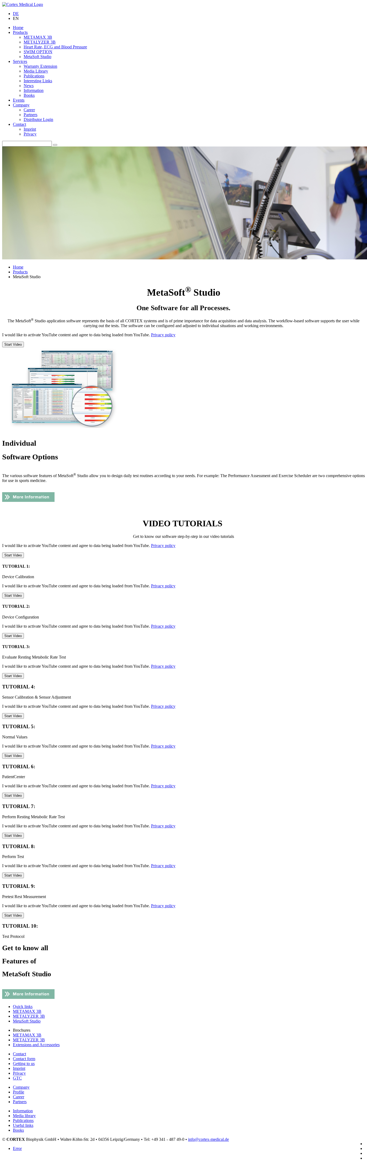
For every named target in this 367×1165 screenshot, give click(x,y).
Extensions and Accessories (36, 1044)
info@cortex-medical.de (208, 1139)
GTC (17, 1078)
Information (34, 90)
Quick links (23, 1006)
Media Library (36, 71)
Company (21, 105)
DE (16, 13)
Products (20, 32)
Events (18, 100)
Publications (34, 76)
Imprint (30, 129)
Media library (24, 1115)
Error (17, 1148)
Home (18, 27)
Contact (19, 124)
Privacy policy (163, 335)
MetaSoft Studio (37, 56)
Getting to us (24, 1063)
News (29, 85)
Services (20, 61)
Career (29, 110)
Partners (30, 114)
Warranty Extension (40, 66)
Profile (18, 1092)
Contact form (24, 1058)
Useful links (23, 1125)
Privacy (30, 134)
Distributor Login (38, 119)
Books (29, 95)
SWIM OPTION (38, 51)
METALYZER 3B (40, 42)
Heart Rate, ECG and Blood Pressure (55, 47)
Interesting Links (38, 80)
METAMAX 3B (38, 37)
